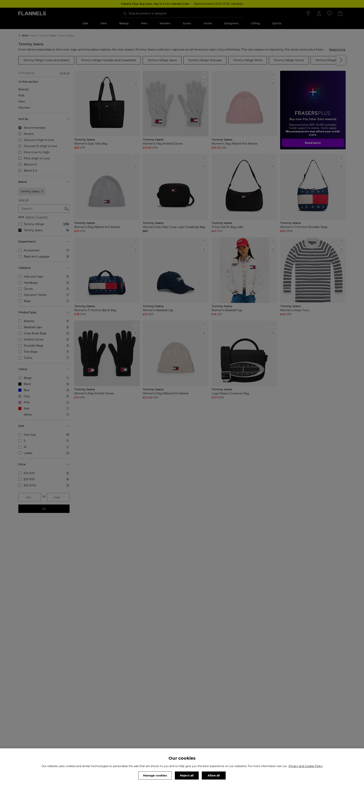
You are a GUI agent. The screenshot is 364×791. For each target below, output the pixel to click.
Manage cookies (155, 775)
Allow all (214, 775)
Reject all (187, 775)
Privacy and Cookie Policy (306, 766)
